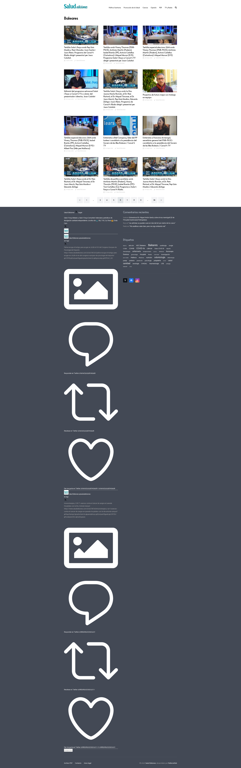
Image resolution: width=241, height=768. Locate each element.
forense (126, 254)
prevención (140, 261)
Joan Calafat (126, 258)
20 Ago (66, 240)
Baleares (153, 245)
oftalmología (170, 258)
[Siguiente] (161, 200)
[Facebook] (131, 280)
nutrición (149, 257)
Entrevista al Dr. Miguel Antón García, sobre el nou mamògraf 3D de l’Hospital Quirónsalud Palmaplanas (148, 218)
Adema (124, 246)
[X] (125, 280)
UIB (162, 263)
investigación (165, 254)
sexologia (136, 263)
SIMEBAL (144, 263)
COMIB (131, 248)
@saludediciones (85, 238)
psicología (148, 260)
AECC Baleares (141, 245)
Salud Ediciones (80, 61)
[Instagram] (137, 280)
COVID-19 (140, 248)
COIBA (125, 249)
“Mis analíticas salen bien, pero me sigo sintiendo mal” (147, 226)
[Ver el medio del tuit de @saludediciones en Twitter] (91, 315)
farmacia (161, 252)
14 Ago (66, 496)
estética (155, 252)
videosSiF (125, 267)
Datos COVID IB (159, 249)
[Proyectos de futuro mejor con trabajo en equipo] (160, 80)
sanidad (126, 263)
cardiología (163, 245)
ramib (164, 261)
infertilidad (156, 255)
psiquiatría (157, 260)
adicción (131, 245)
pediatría (131, 260)
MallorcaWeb (172, 763)
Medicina (141, 258)
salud (170, 260)
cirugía (171, 245)
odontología (159, 257)
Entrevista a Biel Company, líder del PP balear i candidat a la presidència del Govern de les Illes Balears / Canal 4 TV (120, 141)
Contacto (78, 763)
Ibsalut (150, 254)
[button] (176, 7)
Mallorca (134, 257)
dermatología (126, 252)
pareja (125, 260)
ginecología (134, 254)
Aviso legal (87, 763)
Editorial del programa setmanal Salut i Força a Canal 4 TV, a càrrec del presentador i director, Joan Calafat (81, 94)
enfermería (136, 251)
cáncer (149, 248)
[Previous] (80, 200)
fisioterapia (169, 251)
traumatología (154, 263)
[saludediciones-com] (75, 6)
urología (168, 264)
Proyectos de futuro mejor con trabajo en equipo (159, 96)
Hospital (143, 254)
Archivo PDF (68, 763)
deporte (168, 249)
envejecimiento (147, 252)
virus (131, 266)
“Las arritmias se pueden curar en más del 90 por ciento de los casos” (152, 223)
